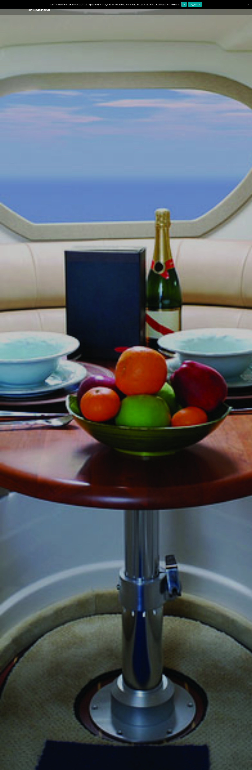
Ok (184, 4)
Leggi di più (195, 4)
